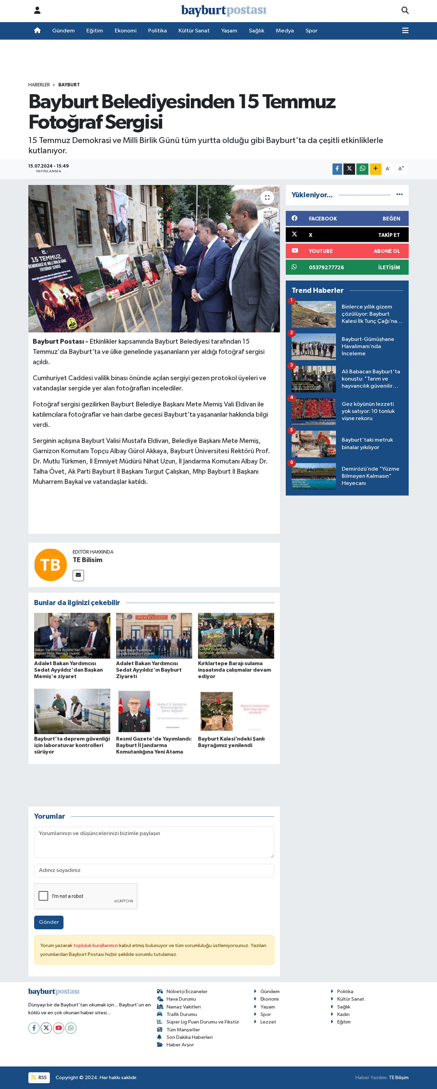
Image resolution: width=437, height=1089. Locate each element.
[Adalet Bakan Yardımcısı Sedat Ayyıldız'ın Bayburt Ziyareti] (154, 636)
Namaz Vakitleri (184, 1006)
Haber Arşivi (180, 1044)
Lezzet (268, 1021)
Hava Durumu (181, 999)
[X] (46, 1028)
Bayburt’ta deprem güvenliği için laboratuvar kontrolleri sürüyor (72, 745)
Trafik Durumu (182, 1014)
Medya (285, 31)
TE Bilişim (399, 1077)
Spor (312, 31)
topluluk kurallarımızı (96, 945)
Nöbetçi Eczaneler (187, 991)
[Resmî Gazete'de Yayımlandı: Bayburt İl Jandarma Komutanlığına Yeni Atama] (154, 711)
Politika (157, 31)
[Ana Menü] (405, 31)
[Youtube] (58, 1028)
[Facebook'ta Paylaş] (337, 169)
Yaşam (229, 31)
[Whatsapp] (70, 1028)
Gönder (49, 922)
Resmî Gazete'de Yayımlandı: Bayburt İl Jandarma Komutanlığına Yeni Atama (154, 745)
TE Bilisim (87, 560)
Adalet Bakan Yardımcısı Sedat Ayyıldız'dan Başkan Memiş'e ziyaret (68, 670)
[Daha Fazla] (375, 169)
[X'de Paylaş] (349, 169)
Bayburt (69, 85)
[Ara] (405, 10)
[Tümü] (399, 195)
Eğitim (94, 31)
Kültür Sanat (194, 31)
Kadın (343, 1014)
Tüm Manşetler (183, 1029)
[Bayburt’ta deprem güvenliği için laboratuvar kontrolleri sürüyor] (72, 711)
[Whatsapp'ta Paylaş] (362, 169)
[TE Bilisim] (50, 565)
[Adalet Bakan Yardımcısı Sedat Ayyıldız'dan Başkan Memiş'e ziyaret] (72, 636)
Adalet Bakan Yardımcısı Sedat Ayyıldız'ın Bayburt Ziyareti (149, 670)
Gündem (63, 31)
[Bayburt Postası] (224, 11)
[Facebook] (34, 1028)
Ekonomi (126, 31)
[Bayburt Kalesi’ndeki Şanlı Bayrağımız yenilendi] (236, 711)
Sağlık (256, 31)
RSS (42, 1077)
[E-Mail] (78, 575)
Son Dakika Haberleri (190, 1037)
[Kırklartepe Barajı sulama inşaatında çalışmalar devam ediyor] (236, 636)
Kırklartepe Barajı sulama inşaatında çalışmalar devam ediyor (234, 670)
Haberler (39, 85)
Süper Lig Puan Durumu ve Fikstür (203, 1021)
